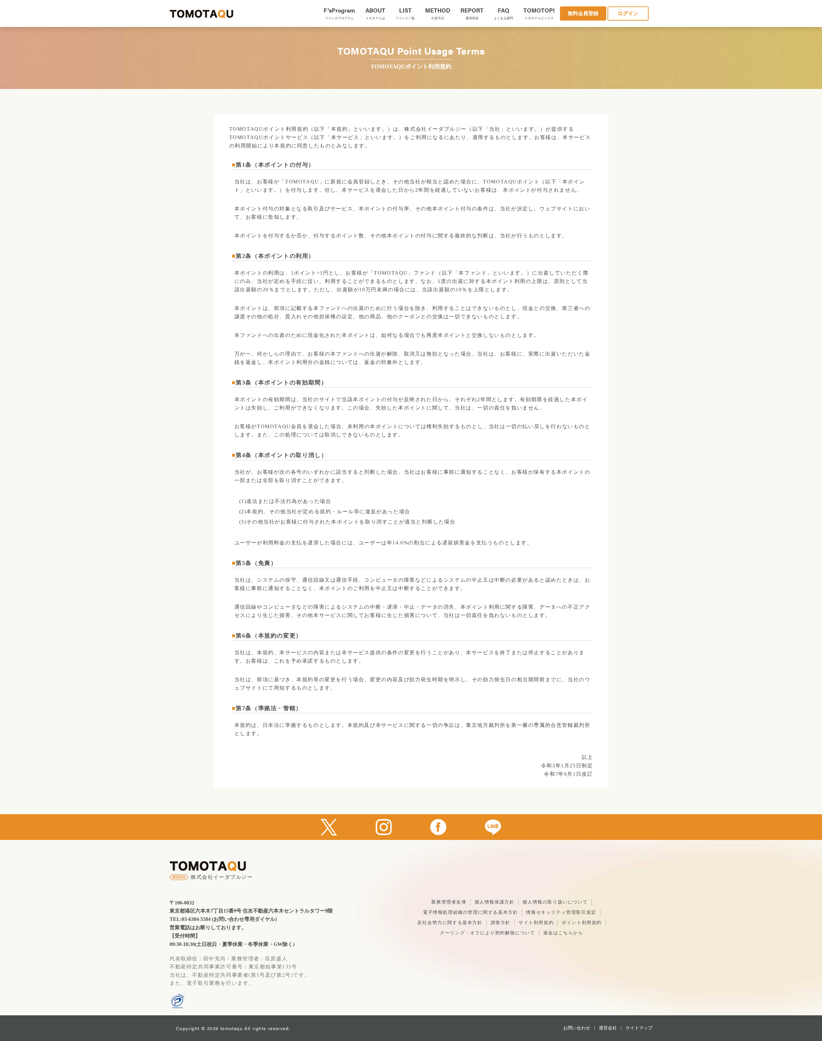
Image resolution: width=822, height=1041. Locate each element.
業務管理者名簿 (448, 902)
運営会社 (608, 1028)
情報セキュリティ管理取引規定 (561, 912)
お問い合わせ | (579, 1028)
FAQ (503, 13)
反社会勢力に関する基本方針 (450, 922)
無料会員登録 (583, 13)
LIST (405, 13)
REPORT (472, 13)
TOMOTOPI (539, 13)
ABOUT (375, 13)
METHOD (437, 13)
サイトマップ (638, 1028)
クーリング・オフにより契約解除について (487, 933)
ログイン (628, 13)
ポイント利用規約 (582, 922)
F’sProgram (339, 13)
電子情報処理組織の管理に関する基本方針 (470, 912)
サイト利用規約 (536, 922)
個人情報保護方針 (495, 902)
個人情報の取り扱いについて (555, 902)
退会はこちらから (563, 933)
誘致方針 (501, 922)
